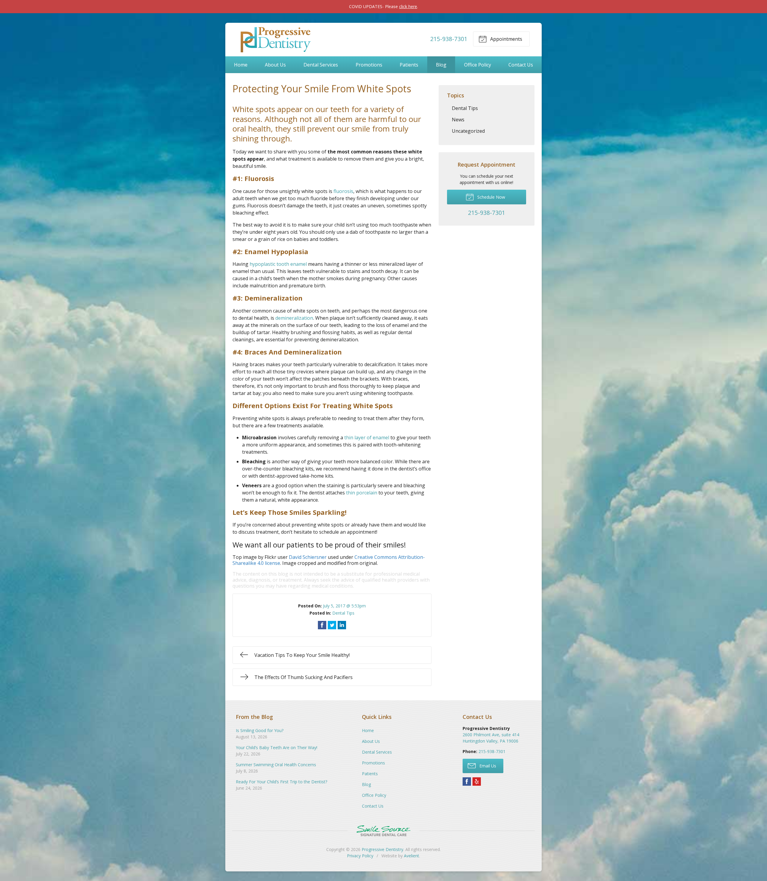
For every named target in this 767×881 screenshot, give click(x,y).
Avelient (411, 856)
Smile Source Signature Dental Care (383, 831)
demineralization (294, 318)
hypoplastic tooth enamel (278, 264)
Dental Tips (343, 613)
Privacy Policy (360, 856)
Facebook (467, 781)
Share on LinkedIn (342, 625)
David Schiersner (308, 557)
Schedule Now (490, 197)
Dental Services (321, 64)
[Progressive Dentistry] (274, 39)
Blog (441, 64)
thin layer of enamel (366, 437)
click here (408, 6)
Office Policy (477, 64)
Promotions (369, 64)
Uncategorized (468, 131)
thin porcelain (361, 492)
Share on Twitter (332, 625)
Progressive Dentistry (382, 849)
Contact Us (520, 64)
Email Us (487, 766)
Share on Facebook (322, 625)
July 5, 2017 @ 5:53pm (344, 606)
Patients (409, 64)
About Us (275, 64)
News (458, 119)
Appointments (505, 39)
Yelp (476, 781)
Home (240, 64)
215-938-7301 (448, 39)
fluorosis (343, 191)
